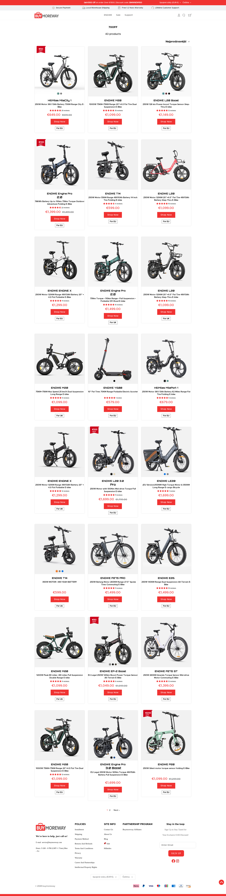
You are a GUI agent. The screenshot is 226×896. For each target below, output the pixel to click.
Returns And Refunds (83, 844)
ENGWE (108, 15)
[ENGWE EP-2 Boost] (113, 642)
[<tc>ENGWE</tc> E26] (166, 549)
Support (129, 15)
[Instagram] (177, 861)
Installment (79, 829)
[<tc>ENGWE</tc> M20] (113, 71)
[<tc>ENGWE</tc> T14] (113, 165)
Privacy (78, 853)
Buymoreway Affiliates (132, 829)
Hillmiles (107, 848)
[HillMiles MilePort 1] (166, 359)
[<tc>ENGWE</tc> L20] (166, 165)
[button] (55, 110)
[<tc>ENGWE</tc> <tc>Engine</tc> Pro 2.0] (60, 165)
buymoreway (49, 886)
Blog (106, 839)
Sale (118, 15)
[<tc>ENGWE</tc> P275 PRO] (113, 549)
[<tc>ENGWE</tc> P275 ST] (166, 642)
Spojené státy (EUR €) (169, 3)
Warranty (78, 858)
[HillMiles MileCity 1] (60, 71)
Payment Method (82, 839)
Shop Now (59, 122)
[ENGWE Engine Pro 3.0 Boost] (113, 735)
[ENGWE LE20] (166, 452)
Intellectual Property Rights (86, 867)
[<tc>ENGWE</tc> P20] (166, 735)
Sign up (176, 853)
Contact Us (108, 829)
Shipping (78, 834)
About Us (108, 834)
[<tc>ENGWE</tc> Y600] (113, 359)
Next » (117, 810)
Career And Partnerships (85, 862)
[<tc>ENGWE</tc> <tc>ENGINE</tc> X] (60, 262)
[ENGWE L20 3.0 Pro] (113, 452)
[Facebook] (173, 861)
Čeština (186, 3)
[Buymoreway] (47, 15)
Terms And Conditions (84, 848)
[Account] (179, 15)
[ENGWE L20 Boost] (166, 71)
